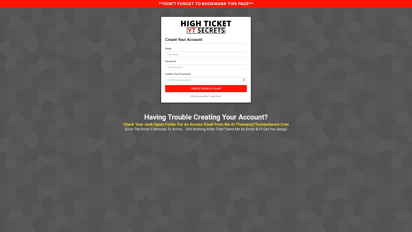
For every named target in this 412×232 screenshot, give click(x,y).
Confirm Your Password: (178, 73)
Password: (170, 61)
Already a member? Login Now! (206, 96)
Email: (168, 48)
